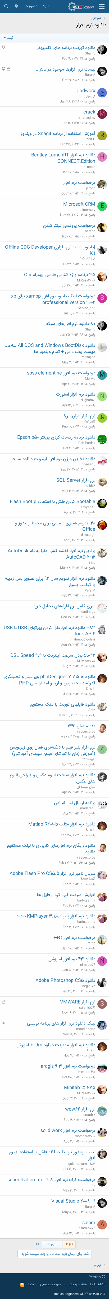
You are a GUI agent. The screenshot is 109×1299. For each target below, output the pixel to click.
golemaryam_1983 (81, 1164)
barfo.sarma (86, 900)
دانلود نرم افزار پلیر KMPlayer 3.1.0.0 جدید (55, 916)
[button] (102, 6)
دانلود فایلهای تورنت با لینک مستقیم (62, 704)
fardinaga (88, 611)
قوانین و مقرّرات (76, 1284)
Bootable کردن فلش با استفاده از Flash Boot (52, 501)
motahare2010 (85, 1136)
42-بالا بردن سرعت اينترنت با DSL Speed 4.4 (52, 655)
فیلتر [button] (10, 38)
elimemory (87, 210)
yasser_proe (86, 731)
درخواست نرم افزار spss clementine (61, 373)
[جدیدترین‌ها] (16, 6)
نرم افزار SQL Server (75, 480)
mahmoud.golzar (82, 639)
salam (88, 1223)
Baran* (90, 74)
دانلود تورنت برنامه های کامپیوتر (66, 48)
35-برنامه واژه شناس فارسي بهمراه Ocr (59, 275)
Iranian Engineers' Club (79, 1294)
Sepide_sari (86, 308)
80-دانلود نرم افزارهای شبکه (70, 324)
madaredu (87, 808)
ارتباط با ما (97, 1284)
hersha (90, 231)
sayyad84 (88, 507)
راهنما (32, 1284)
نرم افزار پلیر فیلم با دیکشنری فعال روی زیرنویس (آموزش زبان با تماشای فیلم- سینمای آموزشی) (52, 750)
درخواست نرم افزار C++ (74, 938)
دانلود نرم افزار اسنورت (75, 394)
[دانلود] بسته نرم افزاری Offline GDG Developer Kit (50, 250)
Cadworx (85, 91)
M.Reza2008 (86, 280)
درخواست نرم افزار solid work (67, 1130)
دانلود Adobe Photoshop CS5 (65, 980)
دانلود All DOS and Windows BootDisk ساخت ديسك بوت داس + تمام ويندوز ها (49, 349)
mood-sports (85, 1029)
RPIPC (90, 139)
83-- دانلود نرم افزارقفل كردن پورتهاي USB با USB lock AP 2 (49, 631)
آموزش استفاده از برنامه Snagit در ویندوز (58, 133)
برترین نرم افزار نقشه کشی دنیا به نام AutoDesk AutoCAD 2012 (51, 554)
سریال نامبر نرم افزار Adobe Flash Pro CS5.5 (52, 873)
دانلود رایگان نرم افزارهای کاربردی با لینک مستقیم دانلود (51, 849)
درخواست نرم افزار (79, 182)
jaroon (90, 188)
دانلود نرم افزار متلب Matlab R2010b (61, 824)
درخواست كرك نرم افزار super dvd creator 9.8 (51, 1180)
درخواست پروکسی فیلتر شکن (69, 225)
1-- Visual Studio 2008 (73, 1201)
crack (89, 112)
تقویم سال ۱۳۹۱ (81, 726)
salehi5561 (87, 1007)
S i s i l (90, 688)
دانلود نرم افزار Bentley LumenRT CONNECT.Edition (63, 158)
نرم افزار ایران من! (79, 416)
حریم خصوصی (50, 1284)
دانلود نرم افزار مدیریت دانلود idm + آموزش (55, 1045)
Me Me (90, 378)
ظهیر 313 (89, 421)
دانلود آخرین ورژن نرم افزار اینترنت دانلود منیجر (53, 459)
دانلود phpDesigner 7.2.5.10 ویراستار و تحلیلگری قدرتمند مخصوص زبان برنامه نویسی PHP (49, 680)
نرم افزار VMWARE (77, 1002)
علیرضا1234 (87, 759)
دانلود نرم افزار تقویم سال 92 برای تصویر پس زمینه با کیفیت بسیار (50, 582)
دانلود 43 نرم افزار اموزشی (71, 959)
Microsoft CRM (79, 204)
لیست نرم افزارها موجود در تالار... (65, 69)
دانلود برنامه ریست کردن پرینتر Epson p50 (56, 437)
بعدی (54, 1244)
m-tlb (91, 943)
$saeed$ (88, 464)
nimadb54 (87, 964)
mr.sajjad (88, 357)
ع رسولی (89, 96)
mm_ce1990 (86, 1072)
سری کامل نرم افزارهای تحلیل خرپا (64, 606)
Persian (95, 1277)
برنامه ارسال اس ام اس (74, 803)
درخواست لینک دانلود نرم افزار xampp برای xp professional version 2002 (53, 299)
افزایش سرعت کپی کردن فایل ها (66, 895)
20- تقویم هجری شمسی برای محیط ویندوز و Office (55, 526)
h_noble (89, 167)
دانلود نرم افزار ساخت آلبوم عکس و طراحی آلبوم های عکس (52, 778)
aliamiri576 (87, 1228)
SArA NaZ (88, 879)
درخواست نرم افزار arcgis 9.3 (68, 1066)
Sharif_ (90, 53)
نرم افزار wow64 (80, 1109)
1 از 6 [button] (69, 1244)
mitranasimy (86, 117)
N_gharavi (87, 400)
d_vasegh (88, 535)
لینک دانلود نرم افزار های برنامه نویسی (61, 1023)
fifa (92, 1185)
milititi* (90, 486)
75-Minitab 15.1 (79, 1087)
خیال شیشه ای (86, 787)
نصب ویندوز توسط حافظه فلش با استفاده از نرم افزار (52, 1155)
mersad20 (87, 1115)
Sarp (91, 562)
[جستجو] (6, 6)
